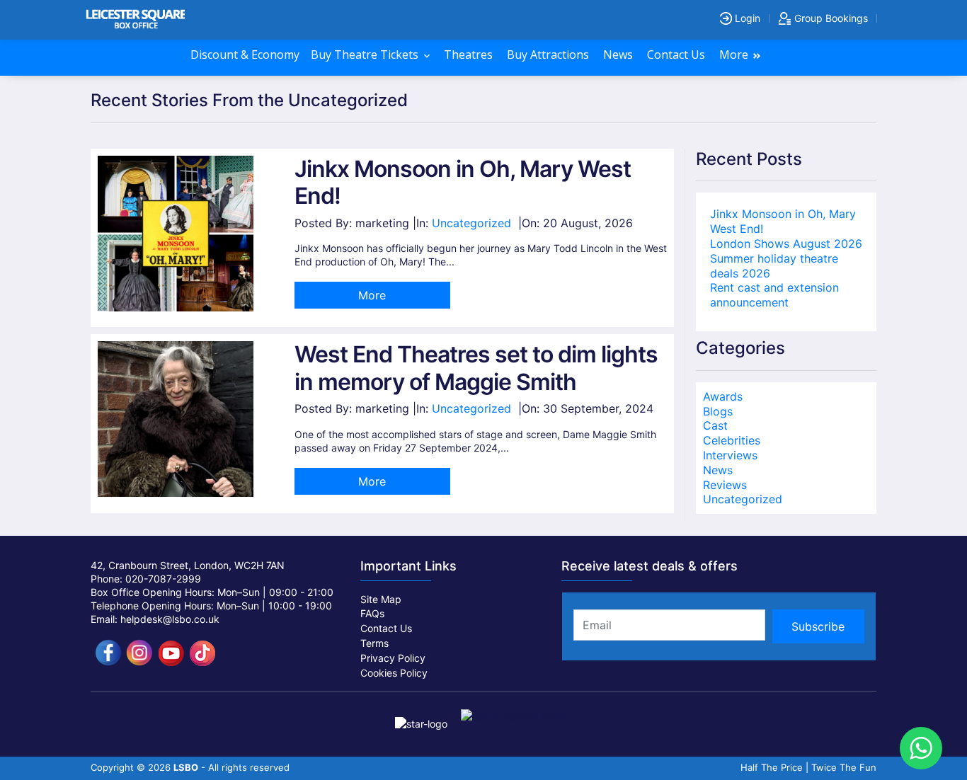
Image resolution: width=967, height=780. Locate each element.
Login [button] (746, 18)
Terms (374, 643)
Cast (715, 425)
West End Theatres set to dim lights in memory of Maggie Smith (476, 367)
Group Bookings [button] (829, 18)
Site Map (380, 599)
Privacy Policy (392, 658)
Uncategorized (471, 223)
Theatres (470, 54)
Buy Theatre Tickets (366, 54)
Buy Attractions (549, 54)
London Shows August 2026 (786, 243)
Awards (723, 396)
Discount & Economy (244, 54)
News (619, 54)
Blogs (718, 411)
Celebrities (731, 440)
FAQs (372, 613)
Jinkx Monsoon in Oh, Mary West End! (462, 182)
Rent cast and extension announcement (774, 294)
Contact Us (677, 54)
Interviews (730, 455)
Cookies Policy (394, 673)
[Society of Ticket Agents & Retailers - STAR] (422, 716)
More (735, 54)
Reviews (725, 485)
